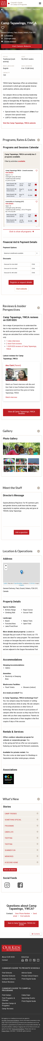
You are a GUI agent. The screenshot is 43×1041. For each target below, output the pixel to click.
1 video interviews (13, 341)
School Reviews (8, 982)
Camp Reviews (7, 1009)
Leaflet (5, 583)
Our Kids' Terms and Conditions (10, 1020)
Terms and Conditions (18, 1029)
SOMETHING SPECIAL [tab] (13, 820)
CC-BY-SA (32, 583)
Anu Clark (13, 365)
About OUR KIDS (8, 957)
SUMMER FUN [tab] (10, 850)
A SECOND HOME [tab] (11, 862)
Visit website (21, 289)
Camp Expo (26, 995)
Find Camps (6, 995)
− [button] (6, 568)
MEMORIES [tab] (9, 856)
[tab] (21, 139)
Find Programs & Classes (8, 999)
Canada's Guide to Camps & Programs (16, 989)
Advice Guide (27, 973)
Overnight (21, 9)
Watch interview (11, 397)
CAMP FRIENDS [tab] (11, 814)
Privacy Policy (5, 1031)
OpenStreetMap (18, 583)
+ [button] (6, 565)
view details (9, 172)
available (21, 161)
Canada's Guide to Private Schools (21, 968)
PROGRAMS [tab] (9, 826)
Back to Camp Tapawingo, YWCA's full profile (21, 924)
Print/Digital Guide (29, 979)
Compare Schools (9, 979)
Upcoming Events (28, 998)
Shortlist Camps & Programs (9, 1004)
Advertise (25, 957)
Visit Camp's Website (21, 46)
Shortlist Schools (8, 976)
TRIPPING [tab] (8, 838)
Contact (5, 960)
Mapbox (22, 585)
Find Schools (7, 973)
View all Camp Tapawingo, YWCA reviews (21, 412)
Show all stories (10, 870)
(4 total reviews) (10, 42)
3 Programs (8, 36)
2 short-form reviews (14, 344)
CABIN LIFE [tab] (9, 832)
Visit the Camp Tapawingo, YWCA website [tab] (19, 123)
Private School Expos (30, 976)
